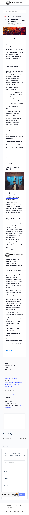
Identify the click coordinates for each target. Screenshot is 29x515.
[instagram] (12, 511)
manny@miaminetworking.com (14, 341)
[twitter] (20, 511)
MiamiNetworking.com (12, 71)
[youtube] (23, 511)
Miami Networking (9, 394)
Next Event (22, 438)
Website (6, 485)
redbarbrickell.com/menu (12, 164)
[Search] (26, 3)
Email (6, 478)
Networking (14, 378)
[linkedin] (15, 511)
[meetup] (18, 511)
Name (6, 471)
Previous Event (7, 438)
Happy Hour (8, 378)
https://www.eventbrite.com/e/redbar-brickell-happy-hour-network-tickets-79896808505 (13, 384)
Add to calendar (13, 350)
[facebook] (10, 511)
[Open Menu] (2, 3)
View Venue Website (10, 409)
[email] (7, 511)
